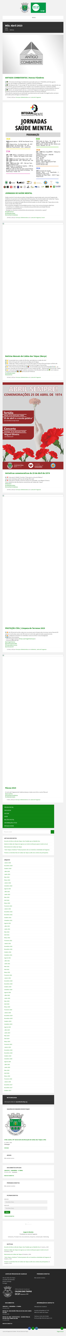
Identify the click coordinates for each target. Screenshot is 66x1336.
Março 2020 (7, 1007)
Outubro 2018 (7, 1056)
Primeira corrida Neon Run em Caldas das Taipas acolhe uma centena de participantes (26, 852)
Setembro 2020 (8, 989)
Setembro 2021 (8, 955)
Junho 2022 (7, 929)
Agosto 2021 (7, 958)
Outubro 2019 (7, 1021)
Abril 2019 (6, 1038)
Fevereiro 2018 (8, 1079)
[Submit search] (52, 832)
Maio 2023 (6, 897)
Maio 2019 (6, 1035)
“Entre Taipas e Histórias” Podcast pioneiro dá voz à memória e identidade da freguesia (26, 850)
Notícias (12, 30)
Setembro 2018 (8, 1059)
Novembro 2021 (8, 949)
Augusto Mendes (28, 1232)
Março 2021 (7, 972)
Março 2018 (7, 1076)
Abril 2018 (6, 1073)
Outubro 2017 (7, 1090)
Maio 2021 (6, 966)
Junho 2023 (7, 894)
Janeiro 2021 (7, 978)
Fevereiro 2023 (8, 906)
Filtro (7, 1212)
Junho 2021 (7, 963)
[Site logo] (33, 12)
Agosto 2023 (7, 888)
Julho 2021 (7, 961)
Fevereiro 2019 (8, 1044)
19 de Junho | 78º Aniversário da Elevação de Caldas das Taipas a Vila (25, 1140)
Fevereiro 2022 (8, 940)
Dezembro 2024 (8, 865)
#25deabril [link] (8, 484)
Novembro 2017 (8, 1087)
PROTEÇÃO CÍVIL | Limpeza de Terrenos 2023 (25, 628)
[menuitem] (28, 807)
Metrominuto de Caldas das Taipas (13, 847)
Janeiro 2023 (7, 909)
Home (6, 30)
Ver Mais (6, 1148)
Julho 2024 (7, 871)
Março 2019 (7, 1041)
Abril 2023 (6, 900)
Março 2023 (7, 903)
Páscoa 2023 (10, 788)
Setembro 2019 (8, 1024)
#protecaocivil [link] (9, 647)
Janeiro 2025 (7, 863)
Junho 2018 (7, 1067)
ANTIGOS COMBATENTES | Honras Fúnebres (24, 77)
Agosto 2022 (7, 923)
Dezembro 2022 (8, 911)
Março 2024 (7, 880)
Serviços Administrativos (22, 97)
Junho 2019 (7, 1033)
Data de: (6, 1199)
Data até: (6, 1205)
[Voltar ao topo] (61, 1328)
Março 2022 (7, 937)
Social (43, 217)
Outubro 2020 (7, 986)
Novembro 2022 (8, 914)
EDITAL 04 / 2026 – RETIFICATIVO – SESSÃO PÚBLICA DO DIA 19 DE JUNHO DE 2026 (16, 1317)
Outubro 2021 (7, 952)
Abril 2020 (6, 1004)
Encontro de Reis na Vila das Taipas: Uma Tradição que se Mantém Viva (22, 841)
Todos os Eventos (9, 1216)
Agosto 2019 (7, 1027)
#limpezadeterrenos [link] (11, 645)
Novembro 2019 (8, 1018)
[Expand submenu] (51, 810)
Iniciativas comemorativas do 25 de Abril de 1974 (27, 473)
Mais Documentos (9, 1175)
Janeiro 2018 (7, 1082)
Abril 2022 (6, 935)
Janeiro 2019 (7, 1047)
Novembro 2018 (8, 1053)
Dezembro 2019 (8, 1015)
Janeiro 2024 (7, 883)
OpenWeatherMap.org (21, 1102)
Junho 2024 (7, 874)
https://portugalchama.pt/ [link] (27, 639)
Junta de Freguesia (36, 97)
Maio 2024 (6, 877)
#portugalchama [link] (10, 642)
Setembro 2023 (8, 886)
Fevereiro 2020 (8, 1009)
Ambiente (33, 649)
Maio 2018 (6, 1070)
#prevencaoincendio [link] (11, 643)
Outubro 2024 (7, 868)
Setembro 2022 (8, 920)
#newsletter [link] (8, 375)
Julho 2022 (7, 926)
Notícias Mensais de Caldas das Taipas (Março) (26, 356)
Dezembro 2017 (8, 1084)
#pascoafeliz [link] (9, 794)
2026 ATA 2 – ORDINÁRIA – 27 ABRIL (13, 1170)
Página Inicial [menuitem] (60, 1331)
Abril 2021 (6, 969)
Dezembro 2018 (8, 1050)
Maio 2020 (6, 1001)
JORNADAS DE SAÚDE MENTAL (18, 193)
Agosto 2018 (7, 1061)
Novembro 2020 (8, 984)
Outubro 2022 (7, 917)
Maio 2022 (6, 932)
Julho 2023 (7, 891)
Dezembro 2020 (8, 981)
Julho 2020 (7, 995)
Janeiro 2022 (7, 943)
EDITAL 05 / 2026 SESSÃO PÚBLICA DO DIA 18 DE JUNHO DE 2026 (17, 1311)
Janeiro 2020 (7, 1012)
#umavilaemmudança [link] (11, 215)
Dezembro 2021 (8, 946)
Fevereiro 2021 (8, 975)
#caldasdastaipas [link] (10, 213)
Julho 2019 (7, 1030)
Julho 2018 (7, 1064)
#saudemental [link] (9, 211)
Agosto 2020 (7, 992)
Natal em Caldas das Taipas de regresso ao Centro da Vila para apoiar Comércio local (26, 844)
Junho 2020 (7, 998)
